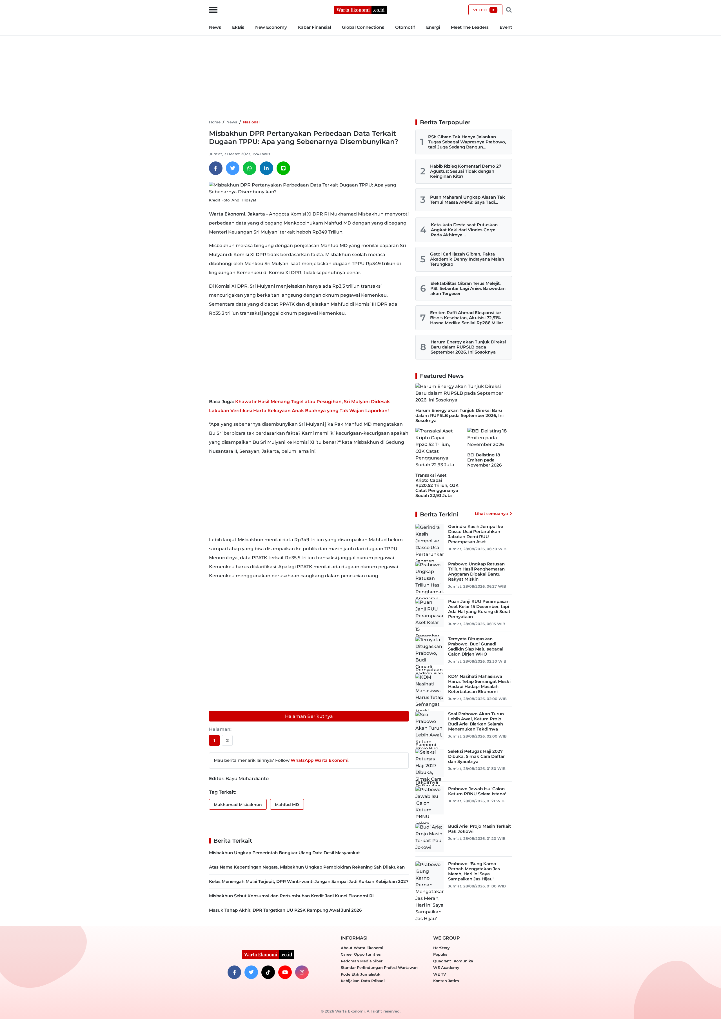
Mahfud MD (287, 804)
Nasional (251, 122)
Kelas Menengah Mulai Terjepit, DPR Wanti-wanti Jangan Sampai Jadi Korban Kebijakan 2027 (308, 881)
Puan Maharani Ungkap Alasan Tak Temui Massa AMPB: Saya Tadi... (467, 199)
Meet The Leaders (470, 27)
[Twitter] (232, 168)
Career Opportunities (361, 954)
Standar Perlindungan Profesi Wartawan (379, 967)
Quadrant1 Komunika (453, 961)
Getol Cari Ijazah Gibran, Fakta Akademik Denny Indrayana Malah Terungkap (467, 259)
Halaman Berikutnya (309, 716)
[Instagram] (302, 972)
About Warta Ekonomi (362, 947)
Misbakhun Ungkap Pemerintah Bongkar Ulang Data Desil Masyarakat (284, 852)
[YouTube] (285, 972)
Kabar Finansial (314, 27)
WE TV (439, 974)
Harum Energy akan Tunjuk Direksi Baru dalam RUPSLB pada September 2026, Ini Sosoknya (468, 347)
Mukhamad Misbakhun (238, 804)
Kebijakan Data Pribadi (363, 980)
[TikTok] (268, 972)
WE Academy (446, 967)
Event (506, 27)
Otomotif (405, 27)
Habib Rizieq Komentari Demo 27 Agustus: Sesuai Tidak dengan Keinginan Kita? (465, 171)
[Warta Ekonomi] (360, 9)
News (215, 27)
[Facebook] (215, 168)
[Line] (283, 168)
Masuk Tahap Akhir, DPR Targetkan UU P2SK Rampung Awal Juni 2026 (285, 910)
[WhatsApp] (249, 168)
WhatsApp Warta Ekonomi (319, 760)
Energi (433, 27)
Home (215, 122)
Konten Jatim (446, 980)
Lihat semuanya (491, 513)
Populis (440, 954)
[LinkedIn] (266, 168)
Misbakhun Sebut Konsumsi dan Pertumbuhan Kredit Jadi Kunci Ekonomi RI (291, 895)
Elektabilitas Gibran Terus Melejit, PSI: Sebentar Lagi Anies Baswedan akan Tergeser (468, 288)
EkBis (238, 27)
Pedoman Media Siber (361, 961)
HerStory (441, 947)
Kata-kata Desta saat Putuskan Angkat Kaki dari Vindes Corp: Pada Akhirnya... (464, 229)
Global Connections (363, 27)
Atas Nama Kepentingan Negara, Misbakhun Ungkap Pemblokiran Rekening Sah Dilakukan (307, 867)
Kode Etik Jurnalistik (360, 974)
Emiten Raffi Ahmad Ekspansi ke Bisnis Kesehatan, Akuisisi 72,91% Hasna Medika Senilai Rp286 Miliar (466, 317)
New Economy (271, 27)
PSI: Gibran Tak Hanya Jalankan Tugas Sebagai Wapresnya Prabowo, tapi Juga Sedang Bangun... (467, 142)
